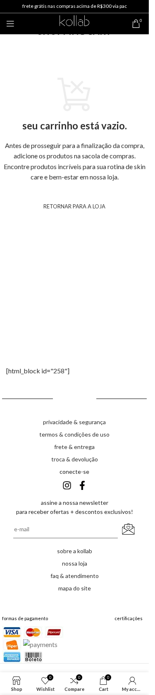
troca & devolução (74, 459)
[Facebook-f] (82, 485)
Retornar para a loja (74, 206)
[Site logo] (74, 22)
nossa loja (74, 563)
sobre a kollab (74, 550)
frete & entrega (74, 446)
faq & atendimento (74, 575)
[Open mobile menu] (10, 23)
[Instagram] (67, 485)
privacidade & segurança (74, 421)
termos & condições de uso (74, 434)
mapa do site (74, 588)
